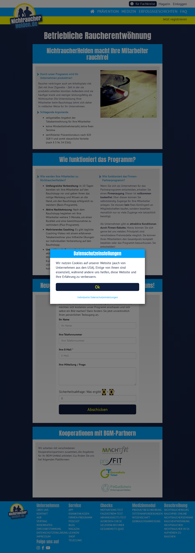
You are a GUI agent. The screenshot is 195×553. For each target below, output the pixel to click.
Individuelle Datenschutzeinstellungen (97, 297)
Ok (97, 287)
